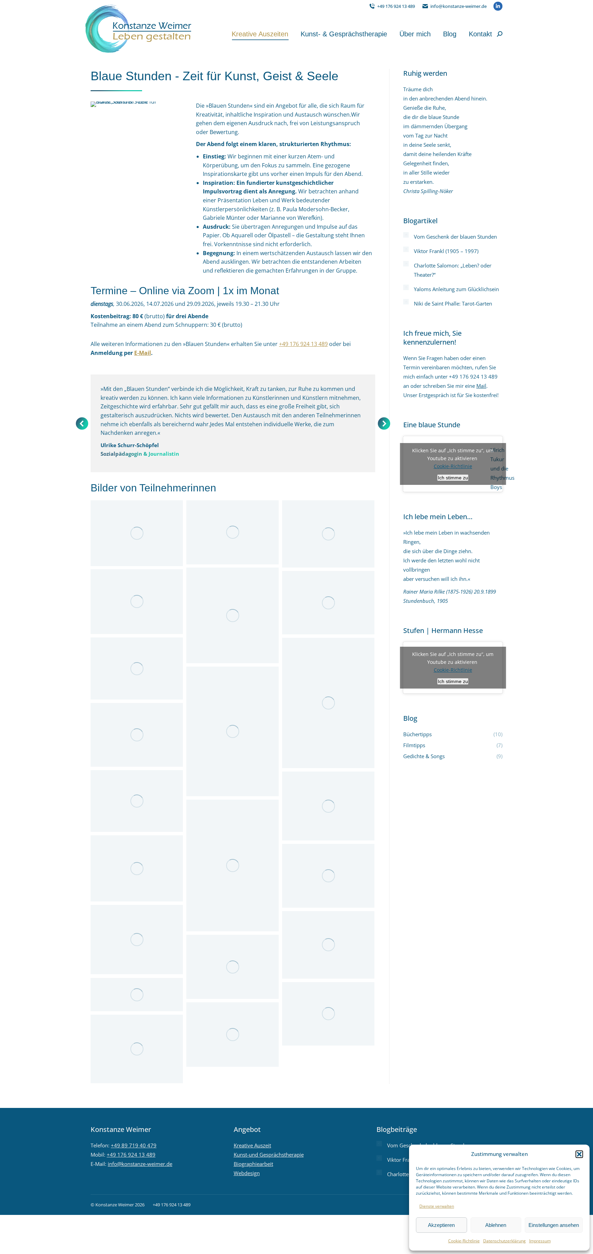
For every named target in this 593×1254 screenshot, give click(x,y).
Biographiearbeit (253, 1163)
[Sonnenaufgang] (137, 601)
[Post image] (406, 235)
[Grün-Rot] (137, 668)
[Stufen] (232, 731)
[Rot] (328, 602)
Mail (481, 385)
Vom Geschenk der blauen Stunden (455, 236)
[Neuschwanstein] (328, 806)
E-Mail (142, 353)
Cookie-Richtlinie (464, 1241)
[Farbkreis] (232, 615)
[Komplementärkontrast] (328, 534)
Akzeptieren (441, 1225)
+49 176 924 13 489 (396, 6)
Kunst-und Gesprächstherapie (269, 1154)
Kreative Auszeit (252, 1145)
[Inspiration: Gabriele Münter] (137, 533)
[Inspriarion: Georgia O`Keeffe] (137, 939)
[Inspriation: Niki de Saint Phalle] (328, 945)
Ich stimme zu (453, 477)
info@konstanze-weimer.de (458, 6)
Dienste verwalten (436, 1206)
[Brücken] (137, 735)
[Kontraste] (137, 868)
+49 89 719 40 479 (133, 1145)
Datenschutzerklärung (504, 1241)
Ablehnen (495, 1225)
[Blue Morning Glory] (328, 703)
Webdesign (247, 1173)
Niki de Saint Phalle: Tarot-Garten (453, 303)
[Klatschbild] (232, 967)
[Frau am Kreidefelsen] (232, 865)
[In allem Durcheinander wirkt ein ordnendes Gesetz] (328, 876)
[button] (579, 1154)
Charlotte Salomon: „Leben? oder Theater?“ (452, 270)
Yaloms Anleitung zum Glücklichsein (456, 289)
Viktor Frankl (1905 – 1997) (446, 251)
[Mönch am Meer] (328, 1014)
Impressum (540, 1241)
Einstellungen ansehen (553, 1225)
